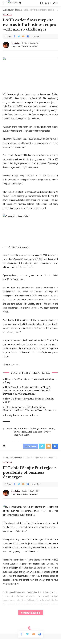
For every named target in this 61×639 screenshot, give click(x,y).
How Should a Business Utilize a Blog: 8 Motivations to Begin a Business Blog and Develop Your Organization (26, 390)
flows (16, 431)
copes (44, 428)
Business (7, 15)
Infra (23, 431)
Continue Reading (30, 612)
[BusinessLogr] (14, 3)
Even (51, 428)
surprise (18, 435)
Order (47, 431)
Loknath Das (15, 43)
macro (38, 431)
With (26, 435)
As (15, 428)
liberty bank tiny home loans (21, 415)
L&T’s (30, 431)
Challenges (34, 428)
